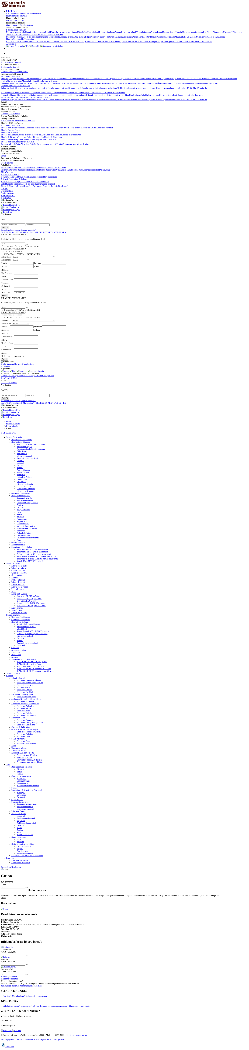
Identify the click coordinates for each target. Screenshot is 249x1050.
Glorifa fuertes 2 (13, 25)
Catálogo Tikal (48, 376)
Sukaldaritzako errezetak (11, 184)
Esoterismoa (128, 37)
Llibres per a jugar (18, 568)
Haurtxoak (21, 645)
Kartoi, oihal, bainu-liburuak (28, 624)
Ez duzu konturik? (28, 230)
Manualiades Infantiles (36, 34)
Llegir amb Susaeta (19, 594)
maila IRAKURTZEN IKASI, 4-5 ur (32, 662)
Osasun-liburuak (17, 177)
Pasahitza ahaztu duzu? (10, 230)
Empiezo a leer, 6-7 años (11, 144)
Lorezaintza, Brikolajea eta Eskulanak (90, 95)
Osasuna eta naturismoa (60, 95)
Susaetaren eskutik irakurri (114, 93)
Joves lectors (16, 610)
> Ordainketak (25, 1006)
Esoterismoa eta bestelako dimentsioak (189, 95)
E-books (9, 30)
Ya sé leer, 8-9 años (29, 144)
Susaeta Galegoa (13, 673)
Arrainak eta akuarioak (19, 170)
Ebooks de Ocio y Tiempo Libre (31, 137)
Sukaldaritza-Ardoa (14, 37)
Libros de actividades (54, 34)
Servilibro (9, 1047)
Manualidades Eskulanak (185, 37)
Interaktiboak (93, 32)
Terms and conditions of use (27, 1039)
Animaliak (193, 32)
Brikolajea (199, 37)
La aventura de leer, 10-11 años (50, 144)
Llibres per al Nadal (19, 587)
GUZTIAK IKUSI (9, 378)
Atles (13, 591)
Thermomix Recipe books (49, 37)
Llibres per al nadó (19, 566)
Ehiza (3, 172)
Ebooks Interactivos (60, 128)
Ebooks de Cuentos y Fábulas (13, 128)
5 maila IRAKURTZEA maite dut (198, 41)
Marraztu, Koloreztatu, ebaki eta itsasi (32, 633)
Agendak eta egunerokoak (125, 32)
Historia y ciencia (8, 181)
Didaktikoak (83, 32)
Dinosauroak (218, 32)
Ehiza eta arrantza (23, 95)
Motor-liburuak (150, 37)
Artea (75, 37)
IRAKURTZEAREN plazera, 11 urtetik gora (35, 671)
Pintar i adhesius (18, 580)
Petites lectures (17, 589)
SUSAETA (9, 246)
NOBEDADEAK (8, 433)
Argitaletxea (11, 44)
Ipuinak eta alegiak (42, 32)
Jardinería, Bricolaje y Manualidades (26, 699)
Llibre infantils (17, 608)
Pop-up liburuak (170, 32)
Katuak (80, 170)
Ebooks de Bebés (28, 121)
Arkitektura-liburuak (40, 181)
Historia (70, 37)
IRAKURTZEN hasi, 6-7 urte (29, 664)
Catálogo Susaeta (35, 376)
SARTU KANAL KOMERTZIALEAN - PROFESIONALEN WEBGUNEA (33, 232)
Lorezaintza (14, 179)
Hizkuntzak (228, 32)
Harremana (5, 366)
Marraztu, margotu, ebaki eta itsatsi (20, 32)
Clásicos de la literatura (10, 114)
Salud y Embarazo (18, 739)
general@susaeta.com (78, 1035)
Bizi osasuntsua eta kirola (40, 95)
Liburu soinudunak (107, 32)
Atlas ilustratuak (26, 25)
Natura (68, 170)
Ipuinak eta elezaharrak (26, 626)
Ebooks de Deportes (9, 137)
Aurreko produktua (9, 976)
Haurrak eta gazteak (19, 622)
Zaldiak (74, 170)
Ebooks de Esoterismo (53, 137)
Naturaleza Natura (205, 32)
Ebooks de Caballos (54, 135)
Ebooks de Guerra (48, 139)
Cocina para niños (19, 34)
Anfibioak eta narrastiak (46, 170)
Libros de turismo (108, 37)
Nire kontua (6, 198)
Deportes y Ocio (18, 718)
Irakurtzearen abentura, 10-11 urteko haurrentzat (123, 41)
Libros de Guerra (166, 95)
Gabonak (147, 32)
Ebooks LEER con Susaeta (22, 753)
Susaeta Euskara (13, 615)
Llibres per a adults (19, 612)
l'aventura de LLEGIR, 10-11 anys (31, 603)
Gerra (93, 37)
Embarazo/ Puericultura (24, 142)
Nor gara (4, 188)
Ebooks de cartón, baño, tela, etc (38, 128)
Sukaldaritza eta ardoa (150, 95)
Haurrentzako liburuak (30, 93)
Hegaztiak (32, 170)
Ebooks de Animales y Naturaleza (25, 704)
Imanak (160, 32)
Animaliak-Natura (211, 37)
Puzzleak (20, 638)
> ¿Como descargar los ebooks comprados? (49, 1006)
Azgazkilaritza (138, 37)
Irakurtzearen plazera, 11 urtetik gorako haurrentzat (164, 41)
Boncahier (21, 30)
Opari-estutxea (135, 95)
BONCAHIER (33, 246)
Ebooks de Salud (8, 142)
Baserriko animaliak (91, 170)
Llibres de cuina (18, 584)
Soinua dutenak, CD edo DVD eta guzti (33, 631)
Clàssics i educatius (19, 573)
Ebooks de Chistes (88, 128)
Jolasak (16, 174)
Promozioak (6, 867)
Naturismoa (6, 177)
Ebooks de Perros (25, 135)
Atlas (3, 121)
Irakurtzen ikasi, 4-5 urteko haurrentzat (22, 41)
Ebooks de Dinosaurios (71, 135)
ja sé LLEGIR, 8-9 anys (26, 601)
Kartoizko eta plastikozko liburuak (64, 32)
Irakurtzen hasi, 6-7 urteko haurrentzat (53, 41)
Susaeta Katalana (13, 563)
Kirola (98, 37)
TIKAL (20, 246)
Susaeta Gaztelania (14, 437)
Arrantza (9, 172)
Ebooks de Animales (9, 135)
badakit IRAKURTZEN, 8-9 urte (30, 666)
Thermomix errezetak (46, 184)
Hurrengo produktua (9, 979)
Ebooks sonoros (74, 128)
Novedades (6, 376)
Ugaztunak (60, 170)
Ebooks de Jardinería (9, 132)
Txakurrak (5, 170)
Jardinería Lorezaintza (166, 37)
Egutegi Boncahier (25, 97)
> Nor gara (5, 996)
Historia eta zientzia (25, 484)
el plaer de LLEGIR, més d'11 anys (31, 605)
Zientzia (63, 37)
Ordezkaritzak (7, 191)
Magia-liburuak (183, 32)
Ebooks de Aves (39, 135)
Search (4, 296)
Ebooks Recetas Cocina (10, 130)
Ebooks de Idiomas (13, 121)
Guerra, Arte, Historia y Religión (24, 729)
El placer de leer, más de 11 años (76, 144)
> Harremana (41, 996)
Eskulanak (23, 179)
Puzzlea (154, 32)
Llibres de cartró (18, 582)
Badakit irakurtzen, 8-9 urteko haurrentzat (86, 41)
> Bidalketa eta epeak (10, 1006)
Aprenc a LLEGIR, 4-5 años (28, 596)
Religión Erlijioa (84, 37)
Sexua (72, 95)
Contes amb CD (18, 570)
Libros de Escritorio (9, 97)
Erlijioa (18, 181)
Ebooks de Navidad (104, 128)
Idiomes (14, 577)
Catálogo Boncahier (19, 376)
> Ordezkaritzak (17, 996)
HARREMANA (8, 195)
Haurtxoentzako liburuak (16, 16)
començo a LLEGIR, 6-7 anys (29, 598)
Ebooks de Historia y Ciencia (13, 139)
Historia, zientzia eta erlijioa (117, 95)
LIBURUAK (11, 11)
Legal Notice (45, 1039)
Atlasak (14, 657)
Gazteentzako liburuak (15, 20)
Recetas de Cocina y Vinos (22, 694)
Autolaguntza (29, 177)
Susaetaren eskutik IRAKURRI (24, 659)
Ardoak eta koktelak (30, 37)
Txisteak (139, 32)
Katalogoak (16, 867)
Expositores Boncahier (42, 97)
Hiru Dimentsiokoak (25, 636)
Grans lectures (17, 575)
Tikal (15, 30)
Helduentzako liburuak (67, 93)
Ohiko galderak (7, 193)
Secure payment (7, 1039)
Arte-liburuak (26, 181)
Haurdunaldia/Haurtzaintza (24, 39)
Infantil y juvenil (18, 678)
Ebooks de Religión (33, 139)
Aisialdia (119, 37)
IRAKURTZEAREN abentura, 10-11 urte (34, 669)
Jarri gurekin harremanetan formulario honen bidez (21, 986)
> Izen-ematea (84, 1006)
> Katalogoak (29, 996)
